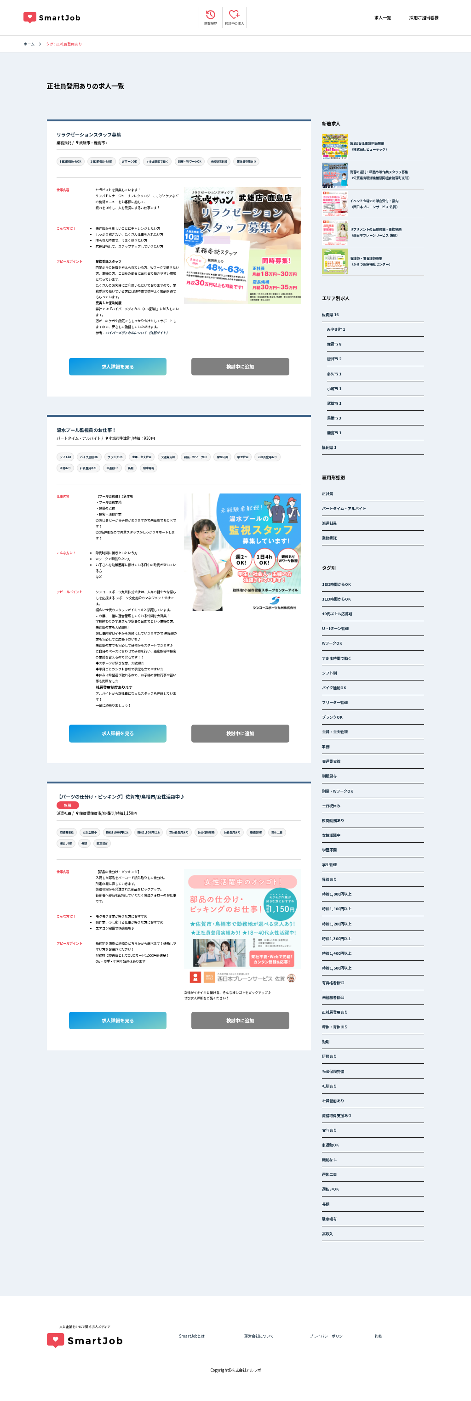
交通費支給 (168, 457)
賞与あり (329, 1130)
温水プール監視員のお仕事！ (86, 429)
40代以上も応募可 (337, 613)
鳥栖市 (334, 417)
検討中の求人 (234, 23)
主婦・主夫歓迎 (141, 457)
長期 (130, 468)
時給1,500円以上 (336, 967)
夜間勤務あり (333, 820)
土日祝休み (331, 805)
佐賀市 (334, 343)
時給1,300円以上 (336, 938)
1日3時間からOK (101, 161)
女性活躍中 (90, 832)
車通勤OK (112, 468)
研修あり (65, 468)
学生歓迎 (242, 457)
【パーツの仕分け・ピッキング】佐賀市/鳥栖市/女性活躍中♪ (120, 796)
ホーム (28, 43)
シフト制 (65, 457)
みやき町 (336, 329)
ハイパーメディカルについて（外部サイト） (137, 332)
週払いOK (66, 843)
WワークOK (129, 161)
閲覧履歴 (210, 23)
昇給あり (329, 879)
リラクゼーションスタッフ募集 (89, 134)
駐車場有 (148, 468)
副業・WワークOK (189, 161)
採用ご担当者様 (423, 17)
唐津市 (334, 358)
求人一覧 (382, 17)
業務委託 (329, 537)
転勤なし (329, 1159)
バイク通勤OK (89, 457)
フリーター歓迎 (335, 702)
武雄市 (334, 403)
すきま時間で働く (157, 161)
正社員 (327, 493)
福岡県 (329, 447)
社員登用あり (88, 468)
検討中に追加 (240, 366)
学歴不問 (222, 457)
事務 (325, 746)
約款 (378, 1336)
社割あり (329, 1086)
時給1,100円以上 (149, 832)
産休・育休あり (335, 1026)
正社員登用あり (246, 161)
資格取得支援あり (336, 1115)
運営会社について (259, 1336)
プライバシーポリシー (328, 1336)
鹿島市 (334, 432)
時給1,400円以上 (336, 953)
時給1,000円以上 (117, 832)
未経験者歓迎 (219, 161)
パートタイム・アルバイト (344, 508)
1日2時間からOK (70, 161)
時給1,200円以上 (336, 923)
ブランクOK (115, 457)
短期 (325, 1041)
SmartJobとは (192, 1336)
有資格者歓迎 (333, 982)
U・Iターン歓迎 (335, 628)
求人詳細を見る (118, 366)
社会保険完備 (206, 832)
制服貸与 (329, 775)
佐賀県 (330, 314)
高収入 (327, 1233)
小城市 (334, 388)
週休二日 (276, 832)
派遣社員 (329, 523)
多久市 (334, 373)
